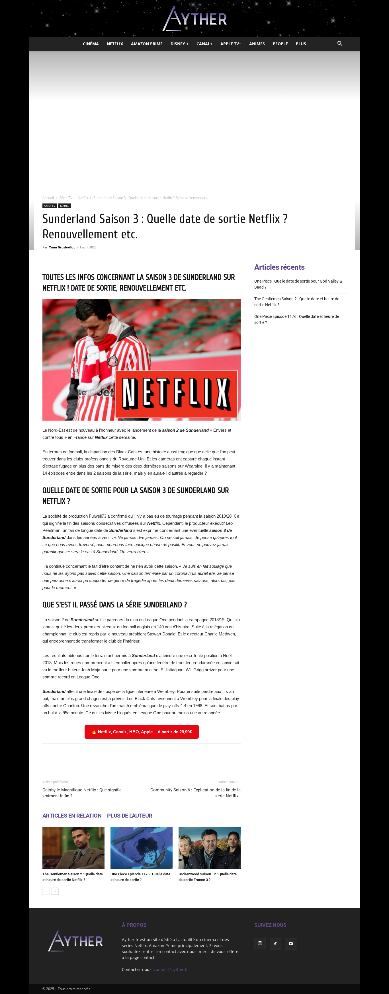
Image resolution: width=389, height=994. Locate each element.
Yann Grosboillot (62, 247)
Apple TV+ (230, 43)
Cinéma (91, 43)
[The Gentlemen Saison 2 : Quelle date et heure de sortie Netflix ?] (73, 848)
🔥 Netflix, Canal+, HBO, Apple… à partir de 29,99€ (141, 731)
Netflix (115, 43)
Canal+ (204, 43)
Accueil (48, 197)
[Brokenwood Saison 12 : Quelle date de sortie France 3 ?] (210, 848)
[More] (214, 755)
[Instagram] (260, 943)
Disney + (180, 43)
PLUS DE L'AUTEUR (129, 815)
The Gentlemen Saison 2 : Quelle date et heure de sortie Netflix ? (296, 302)
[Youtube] (290, 944)
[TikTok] (275, 944)
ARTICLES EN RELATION (71, 815)
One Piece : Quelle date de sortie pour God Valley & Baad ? (298, 284)
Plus (301, 43)
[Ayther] (194, 19)
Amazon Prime (147, 43)
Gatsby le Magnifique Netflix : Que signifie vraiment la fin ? (82, 793)
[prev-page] (46, 891)
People (280, 43)
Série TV (65, 197)
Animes (257, 43)
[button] (340, 44)
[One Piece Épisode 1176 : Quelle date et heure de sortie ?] (141, 848)
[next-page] (55, 891)
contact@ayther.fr (171, 969)
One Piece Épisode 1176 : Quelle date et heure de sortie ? (296, 319)
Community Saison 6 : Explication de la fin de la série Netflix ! (195, 793)
